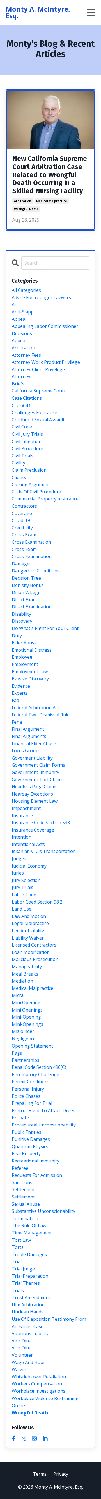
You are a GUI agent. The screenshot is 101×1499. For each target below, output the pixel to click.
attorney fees (26, 355)
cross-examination (32, 556)
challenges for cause (34, 412)
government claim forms (38, 765)
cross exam (24, 535)
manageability (27, 966)
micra (18, 995)
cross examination (31, 542)
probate (20, 1117)
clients (19, 477)
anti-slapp (23, 312)
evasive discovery (30, 679)
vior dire (21, 1341)
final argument (28, 729)
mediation (22, 981)
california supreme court (39, 391)
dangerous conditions (35, 571)
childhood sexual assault (38, 420)
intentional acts (28, 844)
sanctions (22, 1182)
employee (22, 657)
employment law (30, 672)
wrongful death (26, 209)
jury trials (22, 887)
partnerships (25, 1060)
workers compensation (37, 1384)
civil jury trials (27, 434)
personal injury (28, 1089)
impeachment (26, 808)
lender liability (28, 930)
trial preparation (30, 1276)
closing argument (31, 484)
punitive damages (31, 1139)
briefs (18, 384)
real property (26, 1153)
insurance (22, 815)
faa (15, 700)
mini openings (27, 1010)
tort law (21, 1240)
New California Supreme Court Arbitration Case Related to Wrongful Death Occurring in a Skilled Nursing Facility (49, 175)
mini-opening (26, 1017)
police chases (26, 1096)
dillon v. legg (26, 592)
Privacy (60, 1474)
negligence (24, 1038)
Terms (40, 1474)
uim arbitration (28, 1305)
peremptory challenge (35, 1074)
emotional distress (32, 650)
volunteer (22, 1355)
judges (19, 858)
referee (20, 1168)
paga (17, 1053)
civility (18, 463)
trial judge (23, 1269)
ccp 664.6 (21, 405)
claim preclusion (29, 470)
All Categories (26, 290)
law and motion (29, 916)
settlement (23, 1189)
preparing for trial (32, 1103)
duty (17, 636)
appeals (20, 340)
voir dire (21, 1348)
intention (21, 837)
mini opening (26, 1002)
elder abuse (24, 643)
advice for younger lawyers (41, 297)
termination (25, 1218)
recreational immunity (35, 1161)
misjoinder (23, 1031)
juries (18, 873)
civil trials (22, 456)
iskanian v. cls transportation (44, 851)
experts (20, 693)
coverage (22, 513)
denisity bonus (28, 585)
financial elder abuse (34, 744)
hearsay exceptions (32, 794)
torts (18, 1247)
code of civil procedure (36, 492)
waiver (19, 1369)
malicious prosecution (35, 959)
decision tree (26, 578)
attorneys (22, 376)
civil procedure (27, 448)
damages (22, 564)
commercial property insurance (45, 499)
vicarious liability (30, 1333)
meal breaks (25, 974)
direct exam (24, 600)
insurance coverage (33, 830)
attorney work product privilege (46, 362)
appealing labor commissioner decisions (45, 330)
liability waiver (28, 938)
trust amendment (31, 1297)
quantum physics (30, 1146)
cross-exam (24, 549)
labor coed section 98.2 (37, 902)
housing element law (35, 801)
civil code (22, 427)
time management (32, 1233)
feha (17, 722)
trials (18, 1290)
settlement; (24, 1197)
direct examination (32, 607)
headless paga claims (35, 787)
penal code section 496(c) (39, 1067)
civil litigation (27, 441)
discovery (22, 621)
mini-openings (27, 1024)
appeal (19, 319)
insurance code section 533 (41, 823)
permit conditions (31, 1081)
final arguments (29, 736)
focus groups (26, 751)
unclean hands (27, 1312)
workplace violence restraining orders (45, 1402)
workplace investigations (38, 1391)
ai (14, 304)
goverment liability (32, 758)
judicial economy (29, 866)
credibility (22, 528)
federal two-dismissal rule (41, 715)
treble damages (29, 1254)
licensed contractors (34, 945)
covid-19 (21, 520)
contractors (24, 506)
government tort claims (38, 779)
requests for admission (37, 1175)
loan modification (31, 952)
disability (21, 614)
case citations (27, 398)
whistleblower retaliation (39, 1377)
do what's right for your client (45, 628)
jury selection (26, 880)
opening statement (32, 1046)
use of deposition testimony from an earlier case (49, 1322)
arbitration (22, 201)
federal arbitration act (35, 708)
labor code (24, 894)
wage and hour (28, 1362)
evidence (21, 686)
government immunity (35, 772)
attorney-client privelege (38, 369)
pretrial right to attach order (43, 1110)
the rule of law (29, 1225)
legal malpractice (30, 923)
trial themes (26, 1283)
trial (17, 1261)
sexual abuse (26, 1204)
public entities (26, 1132)
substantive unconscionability (43, 1211)
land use (21, 909)
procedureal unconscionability (44, 1125)
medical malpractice (51, 201)
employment (25, 664)
